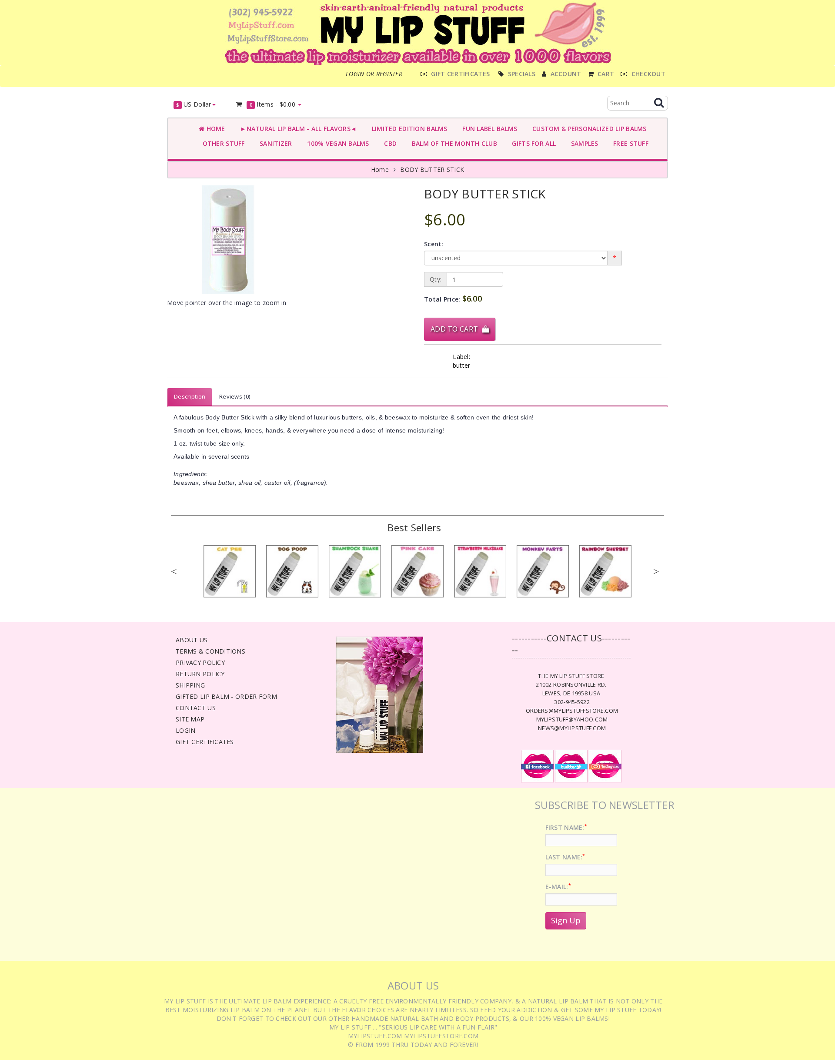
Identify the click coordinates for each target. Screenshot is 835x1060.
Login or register (374, 74)
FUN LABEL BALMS (488, 128)
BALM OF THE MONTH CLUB (452, 143)
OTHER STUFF (222, 143)
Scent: (434, 244)
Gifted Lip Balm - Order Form (226, 696)
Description (189, 396)
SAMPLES (582, 143)
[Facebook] (537, 765)
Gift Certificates (205, 742)
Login (185, 730)
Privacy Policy (200, 662)
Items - (273, 104)
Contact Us (196, 708)
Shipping (190, 685)
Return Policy (200, 674)
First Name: (566, 827)
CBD (389, 143)
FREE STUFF (629, 143)
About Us (191, 640)
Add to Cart (456, 329)
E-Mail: (558, 886)
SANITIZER (274, 143)
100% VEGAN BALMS (336, 143)
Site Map (190, 719)
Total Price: (453, 298)
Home (214, 128)
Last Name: (565, 857)
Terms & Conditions (210, 651)
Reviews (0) (234, 396)
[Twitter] (571, 765)
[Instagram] (605, 765)
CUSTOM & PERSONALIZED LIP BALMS (587, 128)
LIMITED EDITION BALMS (407, 128)
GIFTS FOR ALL (532, 143)
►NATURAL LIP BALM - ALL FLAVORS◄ (297, 128)
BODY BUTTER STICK (432, 169)
